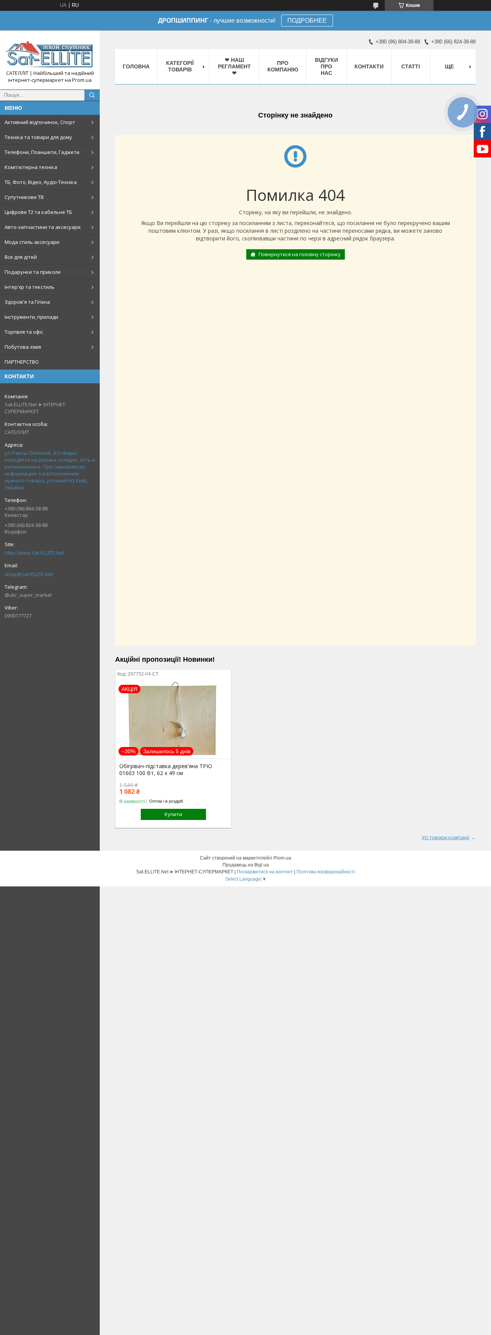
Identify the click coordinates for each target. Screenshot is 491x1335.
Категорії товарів (180, 66)
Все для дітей (21, 256)
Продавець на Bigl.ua (245, 865)
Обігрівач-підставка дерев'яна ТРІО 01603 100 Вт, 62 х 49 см (165, 770)
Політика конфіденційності (326, 872)
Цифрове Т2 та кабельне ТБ (38, 212)
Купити (173, 814)
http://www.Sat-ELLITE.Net (34, 552)
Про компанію (282, 66)
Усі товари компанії (445, 837)
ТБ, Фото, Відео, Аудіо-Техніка (41, 182)
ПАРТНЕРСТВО (22, 361)
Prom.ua (282, 858)
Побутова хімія (23, 346)
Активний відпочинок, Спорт (40, 122)
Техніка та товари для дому (38, 137)
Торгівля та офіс (24, 331)
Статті (410, 66)
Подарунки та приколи (33, 271)
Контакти (369, 66)
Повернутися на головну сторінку (300, 254)
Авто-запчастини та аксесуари (43, 227)
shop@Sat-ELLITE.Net (29, 574)
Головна (136, 66)
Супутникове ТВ (24, 197)
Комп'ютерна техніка (31, 167)
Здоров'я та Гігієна (27, 301)
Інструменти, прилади (31, 316)
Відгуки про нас (326, 66)
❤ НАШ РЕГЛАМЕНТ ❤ (234, 66)
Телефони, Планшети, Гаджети (42, 152)
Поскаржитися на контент (265, 872)
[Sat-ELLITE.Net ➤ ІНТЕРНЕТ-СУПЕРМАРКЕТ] (50, 53)
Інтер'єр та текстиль (29, 286)
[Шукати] (92, 95)
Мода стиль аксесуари (32, 242)
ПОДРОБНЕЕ (307, 20)
